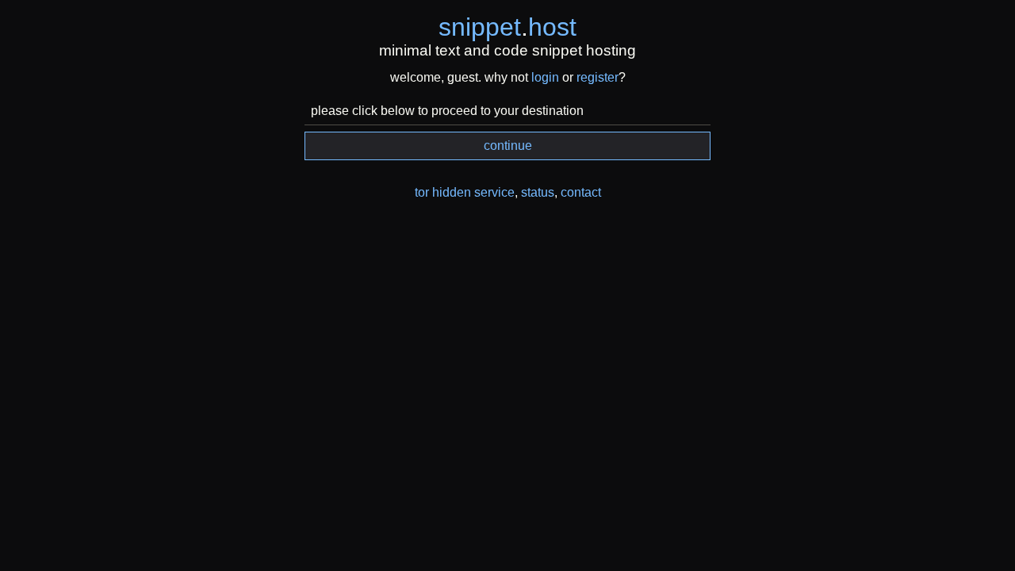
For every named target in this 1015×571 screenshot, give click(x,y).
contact (581, 192)
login (545, 77)
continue (508, 145)
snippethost (507, 27)
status (537, 192)
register (597, 77)
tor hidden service (465, 192)
